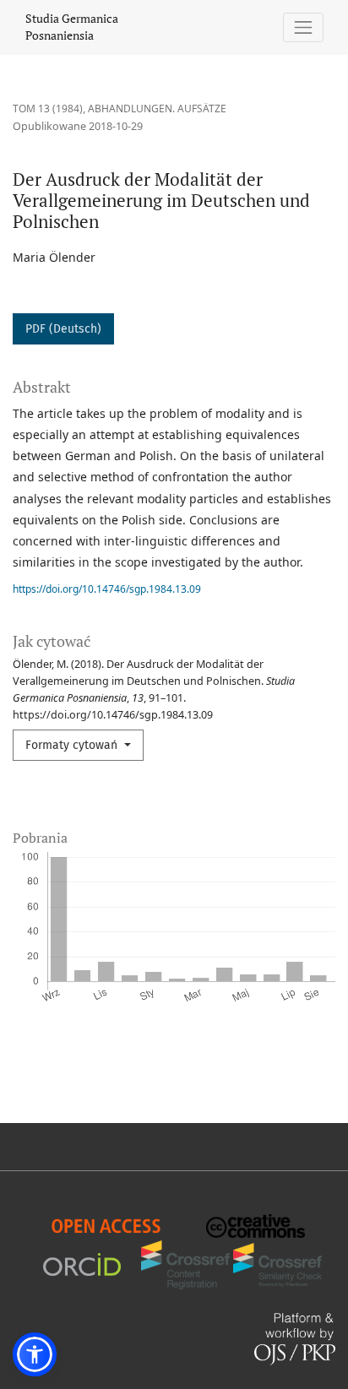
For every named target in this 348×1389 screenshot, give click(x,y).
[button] (34, 1354)
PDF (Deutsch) (63, 329)
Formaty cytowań (73, 745)
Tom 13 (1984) (48, 108)
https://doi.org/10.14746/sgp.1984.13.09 (107, 589)
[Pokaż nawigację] (303, 27)
